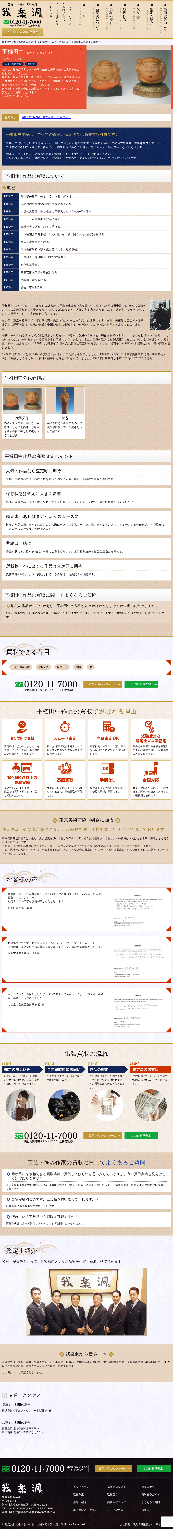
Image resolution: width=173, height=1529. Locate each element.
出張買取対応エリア (85, 1510)
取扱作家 (78, 1494)
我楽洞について (116, 1486)
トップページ (81, 1486)
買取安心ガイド (150, 1494)
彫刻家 (31, 64)
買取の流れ (148, 1486)
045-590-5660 (17, 1508)
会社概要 (125, 1524)
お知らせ (146, 1510)
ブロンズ (43, 666)
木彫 (78, 666)
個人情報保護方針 (143, 1524)
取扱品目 (112, 1494)
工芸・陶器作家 (60, 41)
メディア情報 (115, 1510)
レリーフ (62, 666)
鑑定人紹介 (80, 1502)
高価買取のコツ (116, 1502)
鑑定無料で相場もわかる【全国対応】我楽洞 (25, 41)
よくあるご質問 (150, 1502)
